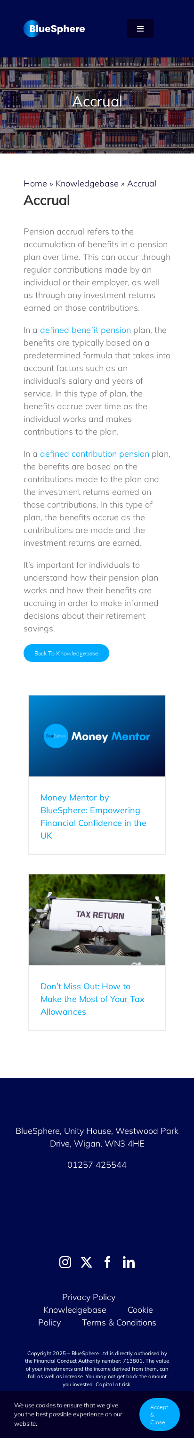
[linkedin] (129, 1262)
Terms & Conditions (119, 1322)
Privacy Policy (88, 1297)
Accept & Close (159, 1414)
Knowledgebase (87, 183)
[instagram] (65, 1262)
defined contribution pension (94, 453)
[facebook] (107, 1262)
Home (35, 183)
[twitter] (86, 1262)
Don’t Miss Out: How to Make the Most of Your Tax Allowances (92, 999)
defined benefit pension (85, 329)
